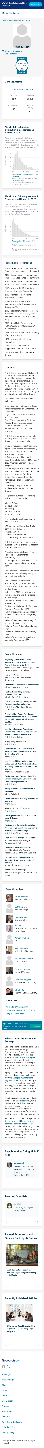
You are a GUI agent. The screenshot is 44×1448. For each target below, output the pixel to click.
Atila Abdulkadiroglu (24, 959)
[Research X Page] (8, 1366)
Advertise (6, 1416)
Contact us (35, 1026)
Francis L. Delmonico (24, 969)
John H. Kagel (20, 990)
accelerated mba (23, 1100)
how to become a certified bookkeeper (19, 1122)
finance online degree (25, 1057)
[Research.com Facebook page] (3, 1366)
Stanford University (13, 51)
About (4, 1395)
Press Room (7, 1411)
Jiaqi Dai (17, 1204)
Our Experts (7, 1401)
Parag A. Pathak (22, 938)
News (4, 1390)
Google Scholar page (15, 1013)
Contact (5, 1406)
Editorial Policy (8, 1427)
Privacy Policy (8, 1432)
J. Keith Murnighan (23, 980)
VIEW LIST (35, 4)
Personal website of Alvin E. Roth (20, 1010)
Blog (4, 1385)
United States (11, 53)
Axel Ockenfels (21, 948)
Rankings (6, 1374)
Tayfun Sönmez (21, 917)
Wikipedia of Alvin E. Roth (17, 1007)
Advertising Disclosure (12, 1422)
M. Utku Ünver (21, 907)
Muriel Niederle (21, 896)
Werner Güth (19, 1163)
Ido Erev (18, 926)
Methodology (8, 1380)
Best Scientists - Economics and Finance (16, 20)
